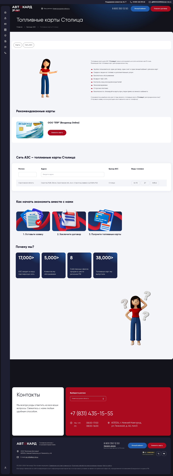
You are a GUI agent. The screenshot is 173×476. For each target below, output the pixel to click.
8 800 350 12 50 (120, 9)
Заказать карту (57, 132)
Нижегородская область (61, 8)
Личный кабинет (140, 8)
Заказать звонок (110, 446)
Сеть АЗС (28, 45)
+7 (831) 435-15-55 (91, 414)
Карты (17, 45)
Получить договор (160, 8)
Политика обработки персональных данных (87, 465)
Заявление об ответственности (60, 465)
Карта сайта (107, 465)
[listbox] (88, 398)
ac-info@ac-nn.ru (31, 457)
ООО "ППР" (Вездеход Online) (63, 123)
